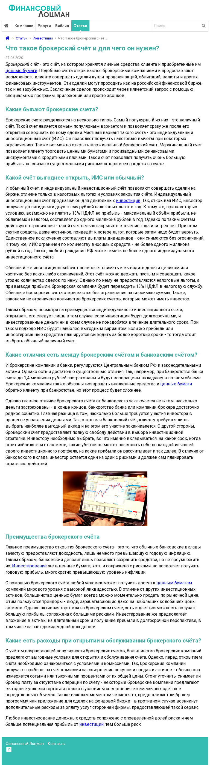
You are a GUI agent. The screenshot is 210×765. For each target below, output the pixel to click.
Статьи (80, 26)
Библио (62, 26)
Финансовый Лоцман (24, 743)
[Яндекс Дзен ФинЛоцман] (9, 749)
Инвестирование (29, 565)
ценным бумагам (174, 582)
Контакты (56, 743)
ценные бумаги (21, 70)
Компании (23, 26)
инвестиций (128, 200)
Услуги (44, 26)
